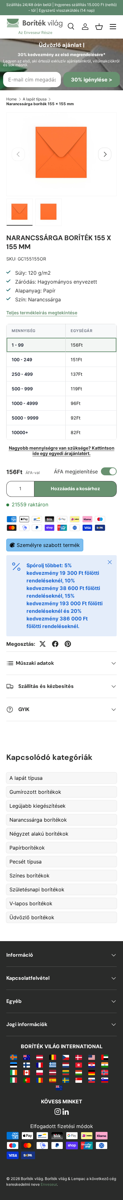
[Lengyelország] (39, 1072)
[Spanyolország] (52, 1080)
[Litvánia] (65, 1072)
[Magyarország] (78, 1072)
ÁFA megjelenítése (76, 471)
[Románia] (39, 1080)
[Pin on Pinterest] (68, 644)
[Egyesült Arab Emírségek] (104, 1057)
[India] (104, 1065)
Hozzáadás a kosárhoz (75, 488)
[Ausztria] (39, 1057)
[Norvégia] (104, 1072)
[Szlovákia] (91, 1080)
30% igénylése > (91, 79)
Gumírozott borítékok (35, 792)
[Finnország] (26, 1065)
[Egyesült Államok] (91, 1057)
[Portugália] (26, 1080)
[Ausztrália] (26, 1057)
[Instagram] (58, 1112)
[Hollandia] (65, 1065)
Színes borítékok (29, 875)
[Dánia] (78, 1057)
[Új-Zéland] (59, 1087)
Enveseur (49, 1184)
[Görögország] (52, 1065)
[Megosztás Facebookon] (55, 644)
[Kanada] (26, 1072)
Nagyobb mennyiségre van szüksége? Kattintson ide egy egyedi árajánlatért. (61, 450)
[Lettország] (52, 1072)
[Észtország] (13, 1065)
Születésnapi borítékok (36, 889)
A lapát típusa (35, 99)
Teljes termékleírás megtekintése (41, 312)
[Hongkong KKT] (78, 1065)
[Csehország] (65, 1057)
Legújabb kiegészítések (37, 806)
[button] (99, 27)
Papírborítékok (27, 847)
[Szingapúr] (78, 1080)
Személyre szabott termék (48, 545)
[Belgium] (52, 1057)
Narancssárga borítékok (38, 820)
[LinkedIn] (65, 1112)
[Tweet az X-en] (42, 644)
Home (11, 99)
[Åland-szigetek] (13, 1057)
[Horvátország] (91, 1065)
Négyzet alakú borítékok (38, 834)
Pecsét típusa (25, 861)
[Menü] (113, 27)
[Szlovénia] (104, 1080)
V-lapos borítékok (30, 903)
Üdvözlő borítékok (31, 917)
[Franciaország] (39, 1065)
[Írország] (13, 1072)
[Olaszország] (13, 1080)
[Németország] (91, 1072)
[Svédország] (65, 1080)
